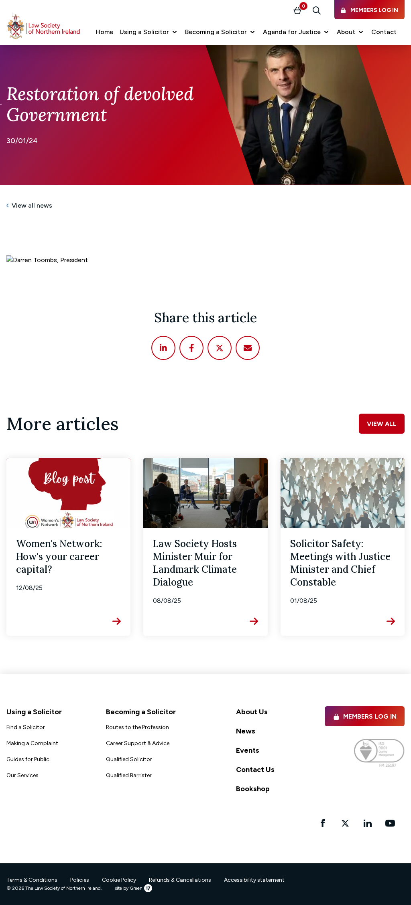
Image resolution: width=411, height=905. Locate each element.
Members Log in (370, 716)
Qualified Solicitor (129, 759)
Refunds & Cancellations (180, 880)
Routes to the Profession (137, 727)
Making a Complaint (32, 743)
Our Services (22, 775)
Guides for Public (27, 759)
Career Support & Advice (137, 743)
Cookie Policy (119, 880)
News (245, 731)
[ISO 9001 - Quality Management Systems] (379, 753)
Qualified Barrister (129, 775)
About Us (252, 711)
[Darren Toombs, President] (205, 260)
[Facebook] (191, 348)
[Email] (248, 348)
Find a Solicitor (25, 727)
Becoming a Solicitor (141, 711)
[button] (149, 32)
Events (247, 750)
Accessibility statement (254, 880)
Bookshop (253, 788)
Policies (79, 880)
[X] (220, 348)
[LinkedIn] (163, 348)
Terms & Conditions (31, 880)
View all (382, 424)
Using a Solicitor (34, 711)
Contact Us (255, 769)
